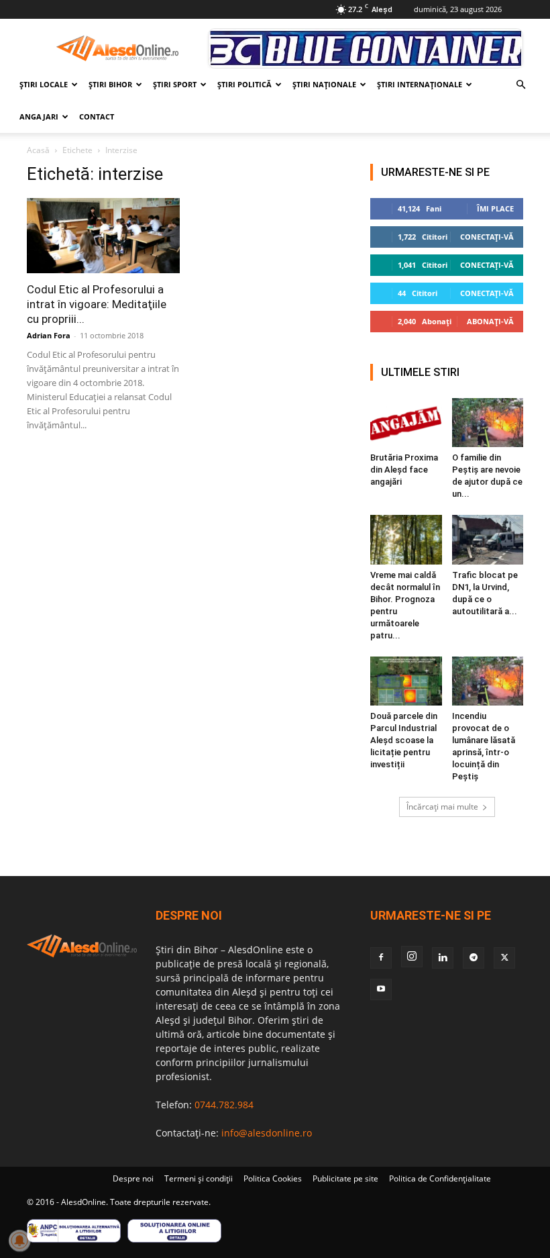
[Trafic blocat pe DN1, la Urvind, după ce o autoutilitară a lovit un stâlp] (488, 539)
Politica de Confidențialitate (440, 1178)
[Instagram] (412, 956)
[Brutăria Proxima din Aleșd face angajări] (406, 422)
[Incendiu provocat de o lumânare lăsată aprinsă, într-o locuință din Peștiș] (488, 681)
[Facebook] (381, 958)
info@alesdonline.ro (266, 1132)
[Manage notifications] (19, 1240)
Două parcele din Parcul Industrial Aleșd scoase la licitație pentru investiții (403, 740)
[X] (504, 958)
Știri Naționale (324, 84)
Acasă (38, 150)
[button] (520, 85)
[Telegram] (473, 958)
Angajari (38, 116)
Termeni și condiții (198, 1178)
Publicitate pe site (345, 1178)
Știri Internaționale (419, 84)
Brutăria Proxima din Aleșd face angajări (404, 469)
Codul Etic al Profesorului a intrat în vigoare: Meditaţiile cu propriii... (96, 304)
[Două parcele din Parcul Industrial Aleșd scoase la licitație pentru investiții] (406, 681)
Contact (96, 116)
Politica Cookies (272, 1178)
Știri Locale (43, 84)
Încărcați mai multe (442, 806)
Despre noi (133, 1178)
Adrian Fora (48, 335)
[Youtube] (381, 989)
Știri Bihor (110, 84)
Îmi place (495, 208)
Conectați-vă (487, 237)
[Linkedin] (442, 958)
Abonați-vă (490, 321)
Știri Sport (175, 84)
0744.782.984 (224, 1104)
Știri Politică (244, 84)
